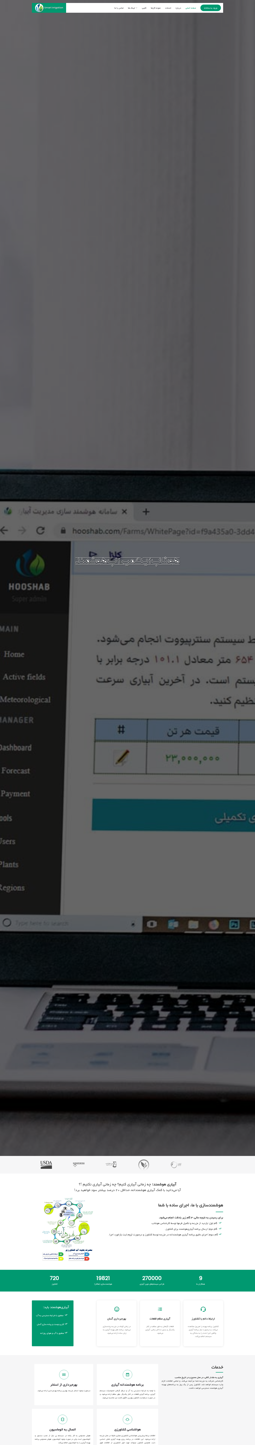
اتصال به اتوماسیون (62, 1429)
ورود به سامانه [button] (210, 7)
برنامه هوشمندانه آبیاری (127, 1384)
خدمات (168, 7)
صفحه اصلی (190, 7)
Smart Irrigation (53, 7)
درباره (178, 7)
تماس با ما (119, 7)
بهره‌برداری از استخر (63, 1384)
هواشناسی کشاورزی (127, 1429)
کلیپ (144, 7)
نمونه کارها (156, 7)
